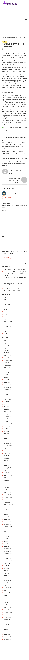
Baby (5, 299)
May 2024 (6, 406)
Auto (5, 297)
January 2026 (7, 358)
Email (3, 236)
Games (5, 312)
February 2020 (7, 522)
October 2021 (7, 473)
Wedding (6, 334)
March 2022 (7, 465)
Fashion (4, 41)
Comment (4, 210)
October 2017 (7, 588)
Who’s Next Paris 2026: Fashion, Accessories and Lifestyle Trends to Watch (15, 289)
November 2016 (8, 615)
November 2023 (8, 419)
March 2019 (7, 546)
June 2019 (6, 539)
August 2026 (7, 340)
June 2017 (6, 597)
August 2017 (7, 592)
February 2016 (7, 637)
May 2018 (6, 570)
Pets (5, 319)
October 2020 (7, 502)
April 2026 (6, 350)
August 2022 (7, 453)
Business (6, 307)
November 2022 (8, 448)
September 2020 (8, 504)
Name (3, 229)
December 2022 (8, 446)
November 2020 (8, 499)
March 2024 (7, 409)
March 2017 (7, 605)
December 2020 (8, 497)
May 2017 (6, 600)
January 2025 (7, 387)
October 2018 (7, 558)
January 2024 (7, 414)
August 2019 (7, 534)
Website (4, 243)
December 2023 (8, 416)
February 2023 (7, 441)
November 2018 (8, 556)
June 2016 (6, 627)
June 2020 (6, 512)
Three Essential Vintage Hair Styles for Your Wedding (15, 172)
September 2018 (8, 561)
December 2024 (8, 389)
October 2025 (7, 365)
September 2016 (8, 619)
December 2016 (8, 612)
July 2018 (6, 566)
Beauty (5, 302)
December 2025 (8, 360)
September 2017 (8, 590)
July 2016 (6, 624)
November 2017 (8, 585)
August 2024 (7, 399)
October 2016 (7, 617)
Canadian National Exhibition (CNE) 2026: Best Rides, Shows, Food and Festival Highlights (15, 273)
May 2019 (6, 541)
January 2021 (7, 495)
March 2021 (7, 490)
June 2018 (6, 568)
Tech (5, 324)
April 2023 (6, 436)
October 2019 (7, 529)
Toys (5, 329)
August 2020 (7, 507)
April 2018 (6, 573)
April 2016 (6, 632)
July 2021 (6, 480)
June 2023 (6, 431)
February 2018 (7, 578)
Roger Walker (16, 49)
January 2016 (7, 639)
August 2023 (7, 426)
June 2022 (6, 458)
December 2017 (8, 583)
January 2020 (7, 524)
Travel (5, 331)
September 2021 (8, 475)
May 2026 (6, 348)
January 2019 (7, 551)
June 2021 (6, 482)
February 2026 (7, 355)
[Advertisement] (14, 21)
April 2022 (6, 463)
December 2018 (8, 553)
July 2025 (6, 372)
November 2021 (8, 470)
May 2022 (6, 460)
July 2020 (6, 509)
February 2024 (7, 411)
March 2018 (7, 575)
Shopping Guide (8, 321)
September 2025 (8, 367)
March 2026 (7, 353)
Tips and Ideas (7, 326)
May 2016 (6, 629)
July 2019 (6, 536)
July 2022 (6, 455)
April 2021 (6, 487)
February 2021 (7, 492)
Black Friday (7, 304)
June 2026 (6, 345)
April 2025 (6, 380)
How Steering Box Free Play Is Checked (14, 269)
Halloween (6, 314)
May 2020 (6, 514)
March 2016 (7, 634)
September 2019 (8, 531)
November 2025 (8, 362)
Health (5, 316)
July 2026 (6, 343)
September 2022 (8, 451)
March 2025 (7, 382)
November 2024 (8, 392)
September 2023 (8, 424)
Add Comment (6, 51)
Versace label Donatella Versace (12, 69)
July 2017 (6, 595)
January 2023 (7, 443)
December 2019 (8, 526)
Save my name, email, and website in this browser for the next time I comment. (14, 252)
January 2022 (7, 468)
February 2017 (7, 607)
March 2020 (7, 519)
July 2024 (6, 402)
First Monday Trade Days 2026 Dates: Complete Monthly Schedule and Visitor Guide (14, 284)
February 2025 (7, 384)
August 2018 (7, 563)
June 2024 (6, 404)
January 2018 (7, 580)
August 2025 (7, 370)
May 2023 (6, 433)
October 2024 (7, 394)
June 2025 (6, 375)
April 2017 (6, 602)
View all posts (8, 197)
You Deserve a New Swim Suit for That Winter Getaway (13, 180)
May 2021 (6, 485)
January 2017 (7, 610)
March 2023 (7, 438)
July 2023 (6, 429)
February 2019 (7, 548)
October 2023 (7, 421)
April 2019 (6, 544)
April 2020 (6, 517)
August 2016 (7, 622)
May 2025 (6, 377)
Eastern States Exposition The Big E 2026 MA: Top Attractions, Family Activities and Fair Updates (15, 279)
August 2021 (7, 477)
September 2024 (8, 397)
